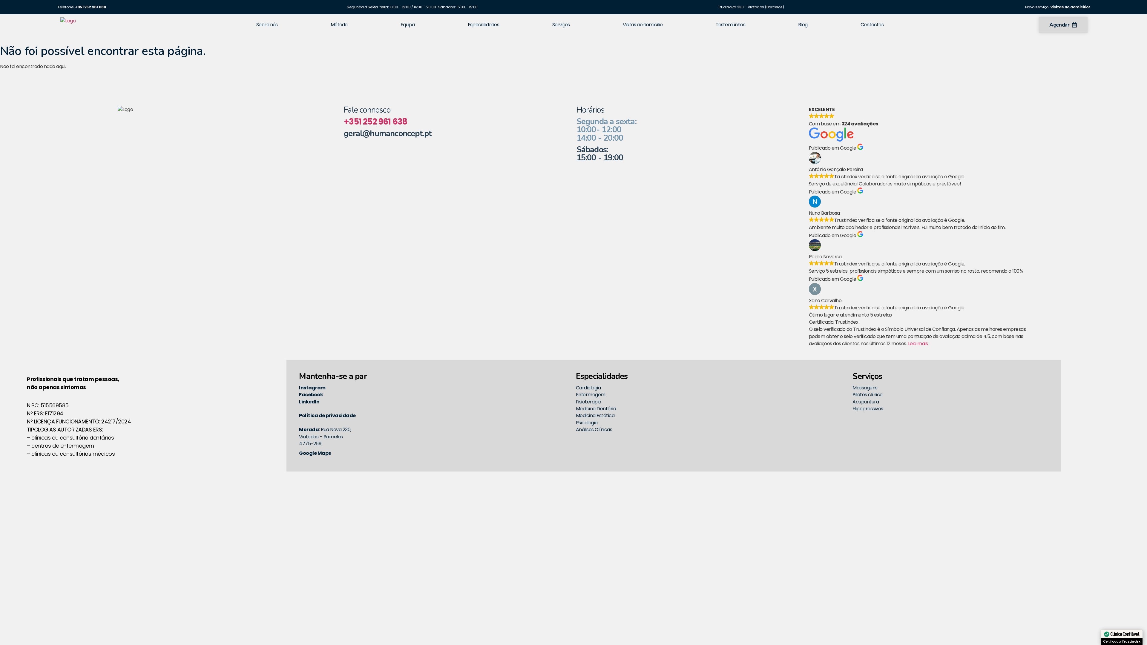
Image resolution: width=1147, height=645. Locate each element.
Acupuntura (865, 401)
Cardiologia (588, 387)
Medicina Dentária (596, 408)
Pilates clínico (867, 394)
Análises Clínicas (594, 429)
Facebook (311, 394)
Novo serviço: (1057, 7)
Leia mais (918, 343)
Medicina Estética (595, 415)
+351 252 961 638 (375, 122)
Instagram (312, 387)
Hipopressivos (867, 408)
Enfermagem (590, 394)
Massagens (865, 387)
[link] (90, 7)
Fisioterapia (588, 401)
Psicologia (587, 422)
